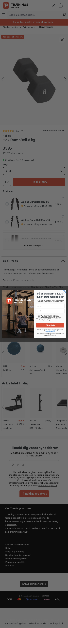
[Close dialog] (64, 291)
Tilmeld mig (50, 325)
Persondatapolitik (50, 331)
